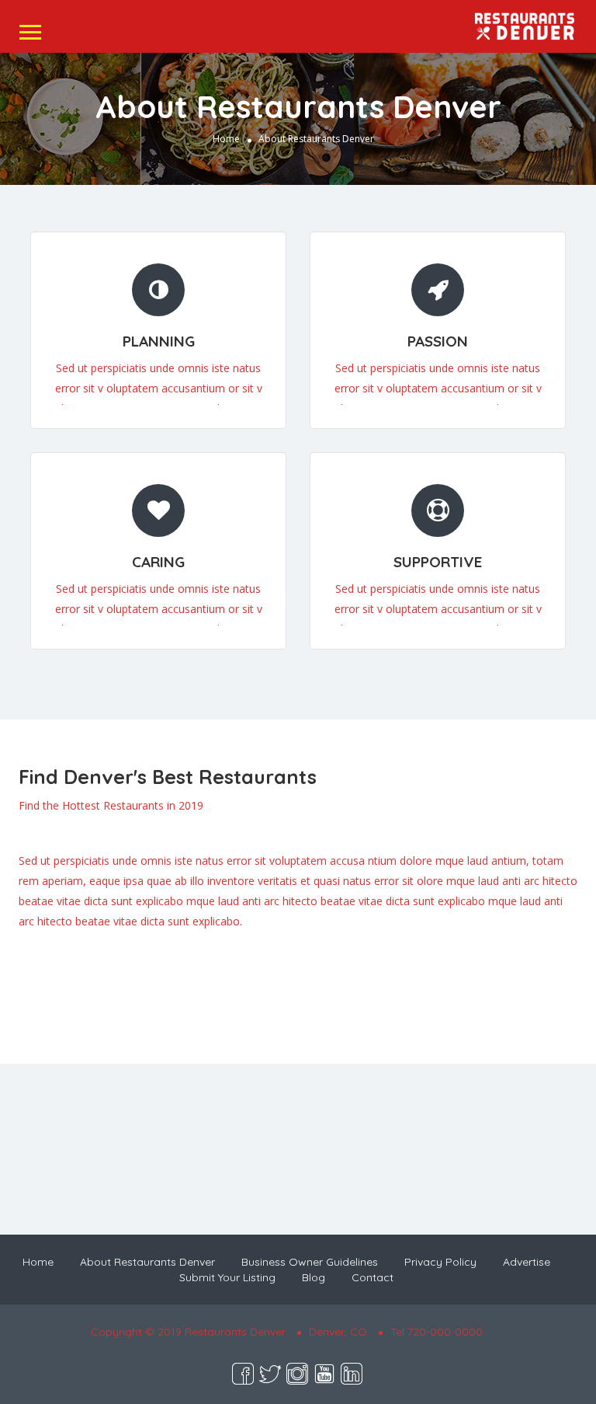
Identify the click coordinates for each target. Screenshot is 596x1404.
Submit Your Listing (227, 1277)
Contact (372, 1277)
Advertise (526, 1262)
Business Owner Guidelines (309, 1262)
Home (226, 138)
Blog (313, 1277)
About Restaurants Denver (147, 1262)
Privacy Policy (440, 1262)
